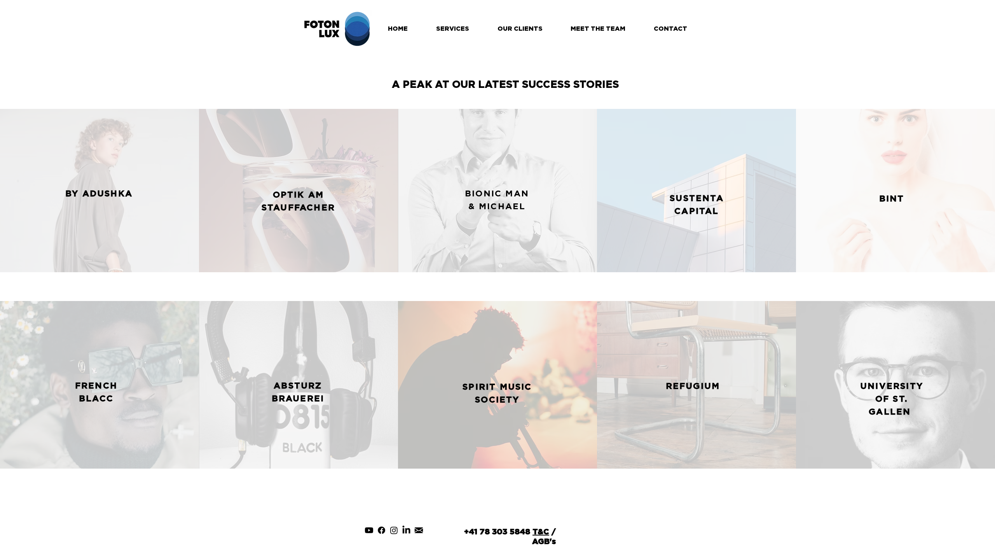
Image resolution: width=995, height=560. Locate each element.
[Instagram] (394, 530)
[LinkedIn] (406, 530)
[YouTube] (369, 530)
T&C (540, 531)
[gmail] (419, 530)
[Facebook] (381, 530)
